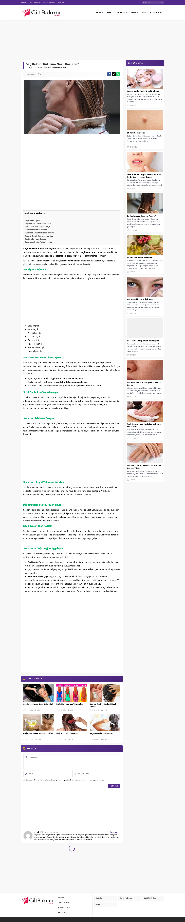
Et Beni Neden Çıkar (136, 133)
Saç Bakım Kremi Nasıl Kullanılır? (38, 704)
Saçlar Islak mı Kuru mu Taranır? (141, 216)
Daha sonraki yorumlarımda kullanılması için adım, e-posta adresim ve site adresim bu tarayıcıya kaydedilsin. (65, 780)
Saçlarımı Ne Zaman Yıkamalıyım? (38, 224)
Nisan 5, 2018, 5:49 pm (50, 832)
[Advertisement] (75, 38)
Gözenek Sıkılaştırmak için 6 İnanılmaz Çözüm (144, 383)
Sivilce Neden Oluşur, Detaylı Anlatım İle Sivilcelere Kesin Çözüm (144, 175)
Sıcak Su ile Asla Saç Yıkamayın (37, 227)
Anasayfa (29, 68)
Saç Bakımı (37, 68)
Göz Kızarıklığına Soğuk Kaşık (140, 299)
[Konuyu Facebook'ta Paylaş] (109, 74)
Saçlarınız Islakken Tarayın (36, 230)
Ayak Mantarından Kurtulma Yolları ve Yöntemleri (144, 425)
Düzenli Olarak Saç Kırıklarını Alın (39, 236)
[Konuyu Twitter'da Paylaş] (114, 74)
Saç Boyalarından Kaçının (35, 239)
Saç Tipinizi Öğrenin (33, 221)
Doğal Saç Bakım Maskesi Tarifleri (38, 733)
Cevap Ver (116, 832)
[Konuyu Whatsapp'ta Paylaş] (118, 74)
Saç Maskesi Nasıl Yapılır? (101, 733)
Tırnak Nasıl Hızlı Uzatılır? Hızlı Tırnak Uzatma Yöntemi (144, 467)
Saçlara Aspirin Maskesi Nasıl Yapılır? (103, 705)
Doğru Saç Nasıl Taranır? (67, 733)
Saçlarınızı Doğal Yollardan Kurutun (39, 233)
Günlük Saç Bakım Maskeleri (139, 258)
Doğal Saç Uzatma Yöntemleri (69, 704)
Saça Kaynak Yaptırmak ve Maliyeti (143, 341)
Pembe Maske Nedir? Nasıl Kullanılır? (144, 91)
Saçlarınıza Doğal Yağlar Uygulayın (39, 242)
